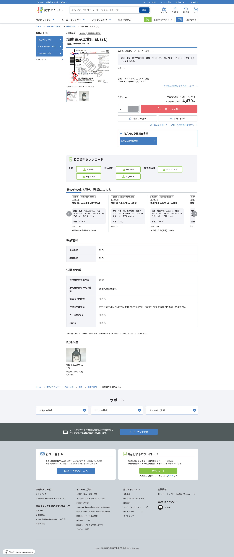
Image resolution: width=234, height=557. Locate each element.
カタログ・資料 (149, 2)
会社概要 (126, 494)
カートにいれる (172, 108)
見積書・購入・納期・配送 (87, 494)
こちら (170, 476)
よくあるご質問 (156, 124)
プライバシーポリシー (132, 507)
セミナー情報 (165, 2)
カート (195, 12)
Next (194, 214)
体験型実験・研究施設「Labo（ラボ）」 (51, 498)
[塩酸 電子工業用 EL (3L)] (90, 66)
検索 (144, 10)
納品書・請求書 (82, 502)
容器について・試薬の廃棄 (87, 516)
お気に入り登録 (139, 118)
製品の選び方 (124, 20)
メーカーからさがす (71, 20)
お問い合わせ (179, 118)
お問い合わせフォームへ (76, 470)
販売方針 (39, 510)
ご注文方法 (40, 515)
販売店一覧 (180, 2)
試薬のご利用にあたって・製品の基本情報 (93, 511)
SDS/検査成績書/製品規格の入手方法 (50, 519)
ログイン (164, 12)
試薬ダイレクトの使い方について (89, 525)
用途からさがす (43, 20)
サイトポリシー (129, 511)
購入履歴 (186, 12)
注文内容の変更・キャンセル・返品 (90, 498)
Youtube (167, 507)
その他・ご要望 (82, 529)
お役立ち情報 (45, 410)
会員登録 (175, 12)
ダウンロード (171, 169)
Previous (69, 214)
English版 (90, 176)
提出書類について (83, 520)
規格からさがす (99, 20)
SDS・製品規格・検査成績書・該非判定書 (93, 507)
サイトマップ (128, 516)
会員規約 (126, 502)
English (187, 494)
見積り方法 (40, 523)
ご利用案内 (193, 2)
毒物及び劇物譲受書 (129, 140)
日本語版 (90, 169)
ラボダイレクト (42, 494)
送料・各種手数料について (182, 124)
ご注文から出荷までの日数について (179, 86)
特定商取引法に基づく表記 (133, 498)
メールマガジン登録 (139, 431)
